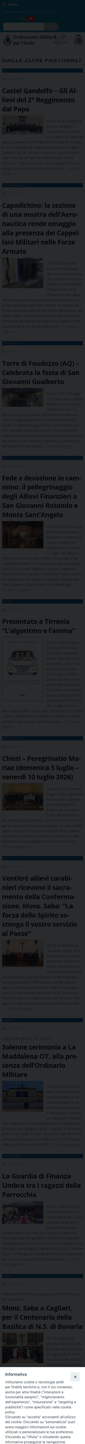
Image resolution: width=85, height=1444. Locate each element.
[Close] (75, 1376)
